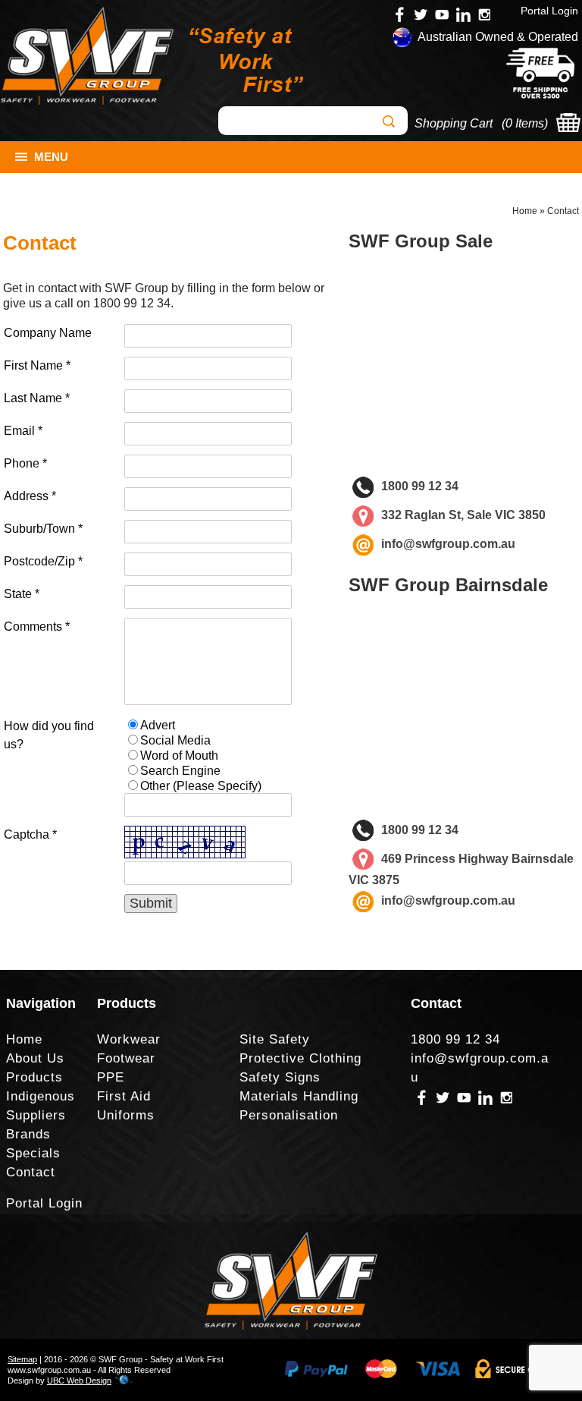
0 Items (524, 123)
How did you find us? (49, 735)
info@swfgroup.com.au (448, 543)
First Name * (37, 365)
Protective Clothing (300, 1058)
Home (524, 211)
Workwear (129, 1039)
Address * (30, 496)
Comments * (37, 626)
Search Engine (180, 770)
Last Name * (37, 398)
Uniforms (126, 1115)
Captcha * (30, 834)
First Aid (124, 1096)
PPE (110, 1077)
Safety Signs (280, 1077)
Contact (563, 211)
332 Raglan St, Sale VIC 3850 (463, 514)
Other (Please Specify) (200, 785)
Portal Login (549, 11)
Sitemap (22, 1359)
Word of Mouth (179, 755)
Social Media (175, 740)
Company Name (48, 332)
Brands (28, 1134)
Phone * (25, 463)
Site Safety (274, 1039)
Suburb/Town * (43, 528)
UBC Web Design (79, 1380)
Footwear (126, 1058)
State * (21, 593)
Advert (157, 725)
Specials (33, 1153)
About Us (35, 1058)
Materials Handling (298, 1096)
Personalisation (288, 1115)
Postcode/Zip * (43, 561)
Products (34, 1077)
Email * (23, 430)
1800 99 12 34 (132, 303)
